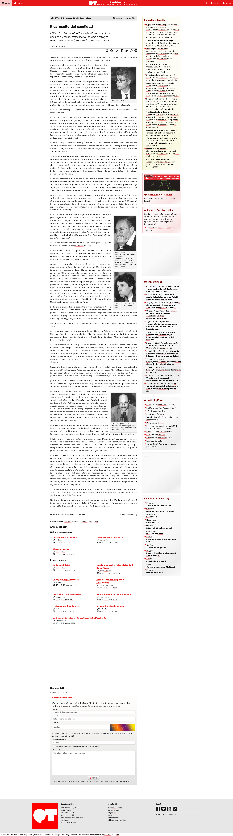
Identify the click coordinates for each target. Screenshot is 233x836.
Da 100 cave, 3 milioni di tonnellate (68, 515)
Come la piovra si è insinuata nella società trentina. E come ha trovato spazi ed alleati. (162, 77)
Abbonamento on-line (117, 820)
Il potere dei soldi (154, 441)
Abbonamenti (113, 818)
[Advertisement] (93, 656)
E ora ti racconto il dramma (159, 431)
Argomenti (112, 813)
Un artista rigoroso (155, 423)
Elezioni (83, 521)
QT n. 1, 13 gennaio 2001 (65, 570)
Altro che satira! (128, 515)
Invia (94, 778)
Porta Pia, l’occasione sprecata (160, 405)
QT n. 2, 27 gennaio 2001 (109, 573)
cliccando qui (65, 736)
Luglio (161, 539)
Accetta (115, 835)
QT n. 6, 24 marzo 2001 (66, 18)
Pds (90, 521)
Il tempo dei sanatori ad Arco (159, 438)
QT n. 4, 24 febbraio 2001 (66, 585)
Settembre (154, 532)
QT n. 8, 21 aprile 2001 (65, 611)
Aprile (156, 559)
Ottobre (159, 526)
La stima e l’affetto (155, 414)
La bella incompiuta (155, 434)
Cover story (85, 18)
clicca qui (106, 835)
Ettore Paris (59, 46)
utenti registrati (99, 703)
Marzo (160, 565)
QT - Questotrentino (155, 411)
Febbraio (159, 504)
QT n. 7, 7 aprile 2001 (108, 588)
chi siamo (64, 820)
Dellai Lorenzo (71, 521)
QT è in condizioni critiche (158, 194)
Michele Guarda (105, 571)
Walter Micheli (105, 609)
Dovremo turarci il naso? (79, 246)
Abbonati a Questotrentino (159, 210)
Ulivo (96, 521)
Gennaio (160, 509)
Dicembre (151, 515)
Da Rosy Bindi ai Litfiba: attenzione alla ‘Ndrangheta (160, 163)
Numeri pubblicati (115, 808)
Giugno (156, 546)
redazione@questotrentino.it (72, 818)
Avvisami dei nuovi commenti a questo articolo (77, 746)
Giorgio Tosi (104, 540)
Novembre (152, 521)
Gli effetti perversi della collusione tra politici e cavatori (162, 152)
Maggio (161, 553)
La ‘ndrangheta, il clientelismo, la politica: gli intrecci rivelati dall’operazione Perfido (160, 68)
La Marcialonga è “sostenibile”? (161, 408)
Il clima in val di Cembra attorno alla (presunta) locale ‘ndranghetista (162, 43)
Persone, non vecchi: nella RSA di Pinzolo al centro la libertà (161, 427)
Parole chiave (113, 810)
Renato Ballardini (106, 585)
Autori (110, 815)
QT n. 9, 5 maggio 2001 (65, 623)
